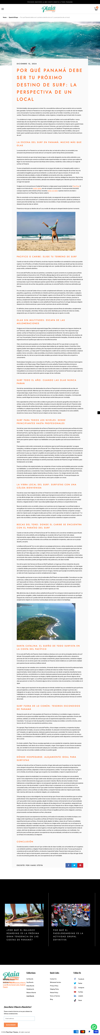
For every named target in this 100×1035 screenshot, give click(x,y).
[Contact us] (94, 1027)
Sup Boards (29, 982)
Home (5, 17)
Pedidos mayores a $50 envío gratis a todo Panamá (50, 2)
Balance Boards (31, 992)
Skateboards (30, 989)
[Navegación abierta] (2, 9)
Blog (51, 999)
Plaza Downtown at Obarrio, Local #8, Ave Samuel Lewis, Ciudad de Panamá (14, 985)
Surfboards (29, 979)
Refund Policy (54, 992)
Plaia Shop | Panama (12, 1032)
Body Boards (30, 985)
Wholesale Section (55, 982)
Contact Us (53, 979)
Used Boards (30, 996)
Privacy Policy (54, 985)
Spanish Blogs (13, 17)
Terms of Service (55, 996)
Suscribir (11, 1025)
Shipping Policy (54, 989)
